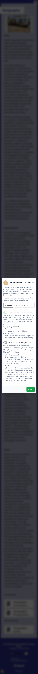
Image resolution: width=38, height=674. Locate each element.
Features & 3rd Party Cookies (20, 342)
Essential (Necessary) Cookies (20, 312)
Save (31, 389)
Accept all (8, 305)
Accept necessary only (24, 305)
